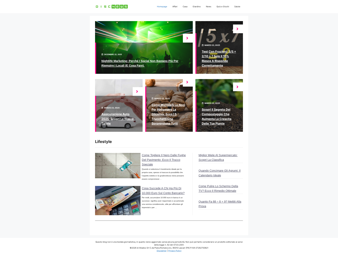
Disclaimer (162, 250)
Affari (174, 6)
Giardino (197, 6)
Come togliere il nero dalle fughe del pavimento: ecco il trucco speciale (164, 160)
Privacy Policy (174, 250)
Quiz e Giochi (223, 6)
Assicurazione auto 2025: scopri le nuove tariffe (117, 118)
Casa (185, 6)
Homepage (162, 6)
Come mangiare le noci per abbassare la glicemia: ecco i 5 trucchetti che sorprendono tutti (168, 114)
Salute (237, 6)
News (208, 6)
